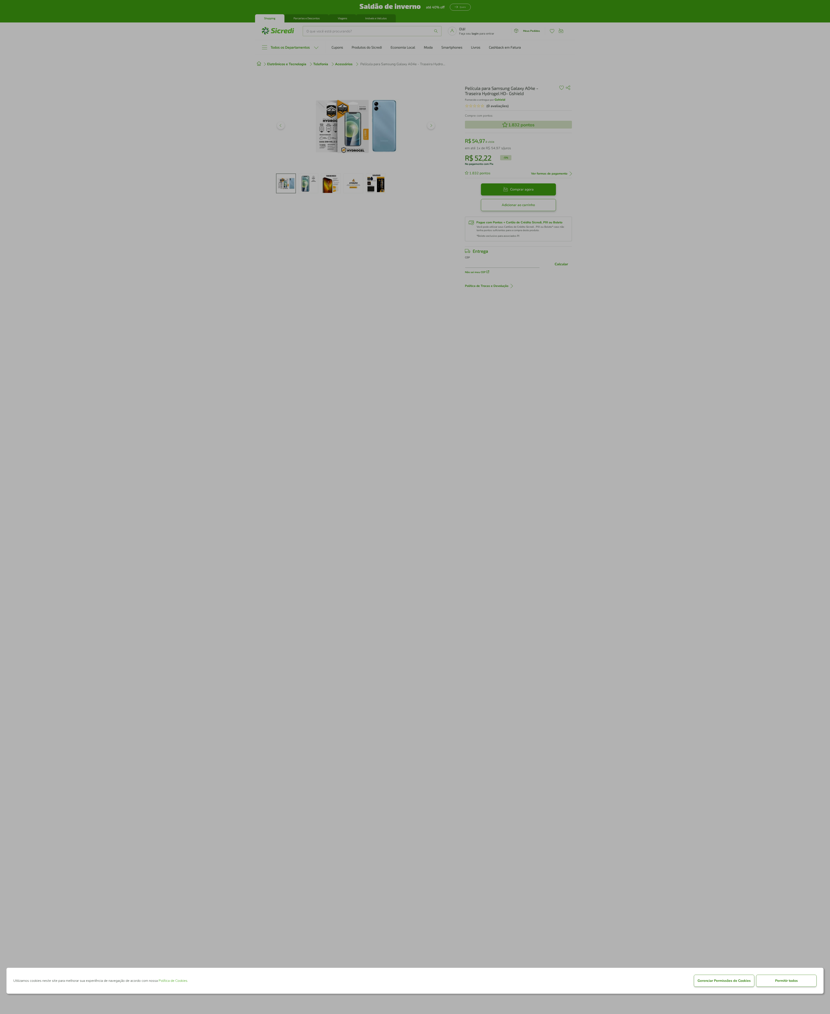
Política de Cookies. (173, 980)
